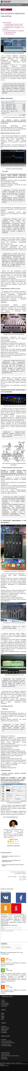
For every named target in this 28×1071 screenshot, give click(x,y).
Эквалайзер (18, 4)
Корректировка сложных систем (13, 25)
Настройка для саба (10, 32)
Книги (2, 1019)
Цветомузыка (4, 1057)
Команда (3, 1001)
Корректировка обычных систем (13, 24)
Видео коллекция (4, 1029)
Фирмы (2, 1013)
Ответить (3, 966)
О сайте (2, 1000)
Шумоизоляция (4, 1058)
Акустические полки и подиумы (7, 1042)
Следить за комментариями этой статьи (12, 952)
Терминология (4, 1006)
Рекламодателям (4, 1003)
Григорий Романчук (12, 817)
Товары (2, 1016)
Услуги (2, 1014)
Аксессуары (3, 1039)
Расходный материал (5, 1052)
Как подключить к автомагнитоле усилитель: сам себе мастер (13, 343)
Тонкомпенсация (9, 34)
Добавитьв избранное (23, 877)
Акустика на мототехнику (6, 1041)
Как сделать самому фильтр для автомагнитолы (13, 486)
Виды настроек (6, 22)
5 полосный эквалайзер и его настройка (13, 30)
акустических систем (12, 137)
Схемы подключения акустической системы (10, 1055)
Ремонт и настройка (5, 1054)
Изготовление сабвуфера (6, 1045)
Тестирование (4, 1032)
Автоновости (4, 1026)
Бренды (2, 1017)
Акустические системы (10, 4)
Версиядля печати (24, 879)
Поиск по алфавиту (5, 1004)
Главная (2, 4)
